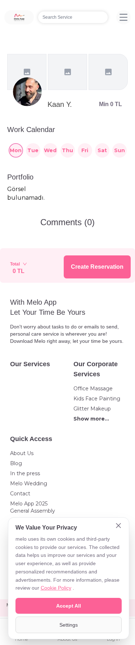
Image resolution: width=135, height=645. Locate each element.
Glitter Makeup (92, 408)
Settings (68, 625)
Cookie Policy (56, 588)
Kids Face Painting (96, 398)
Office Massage (93, 388)
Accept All (68, 606)
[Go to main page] (19, 17)
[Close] (118, 526)
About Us (21, 453)
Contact (20, 493)
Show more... (91, 418)
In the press (25, 473)
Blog (16, 463)
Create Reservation (97, 267)
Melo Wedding (28, 483)
